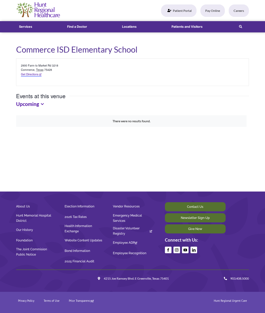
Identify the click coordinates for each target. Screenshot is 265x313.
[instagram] (176, 250)
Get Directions (29, 74)
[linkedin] (194, 250)
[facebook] (168, 250)
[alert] (131, 121)
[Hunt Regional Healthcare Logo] (38, 4)
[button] (241, 26)
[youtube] (185, 250)
